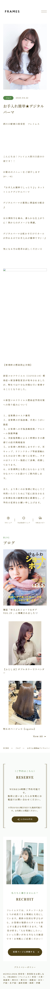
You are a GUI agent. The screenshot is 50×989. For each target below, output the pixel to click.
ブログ (18, 748)
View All (38, 736)
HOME (6, 748)
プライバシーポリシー (25, 967)
